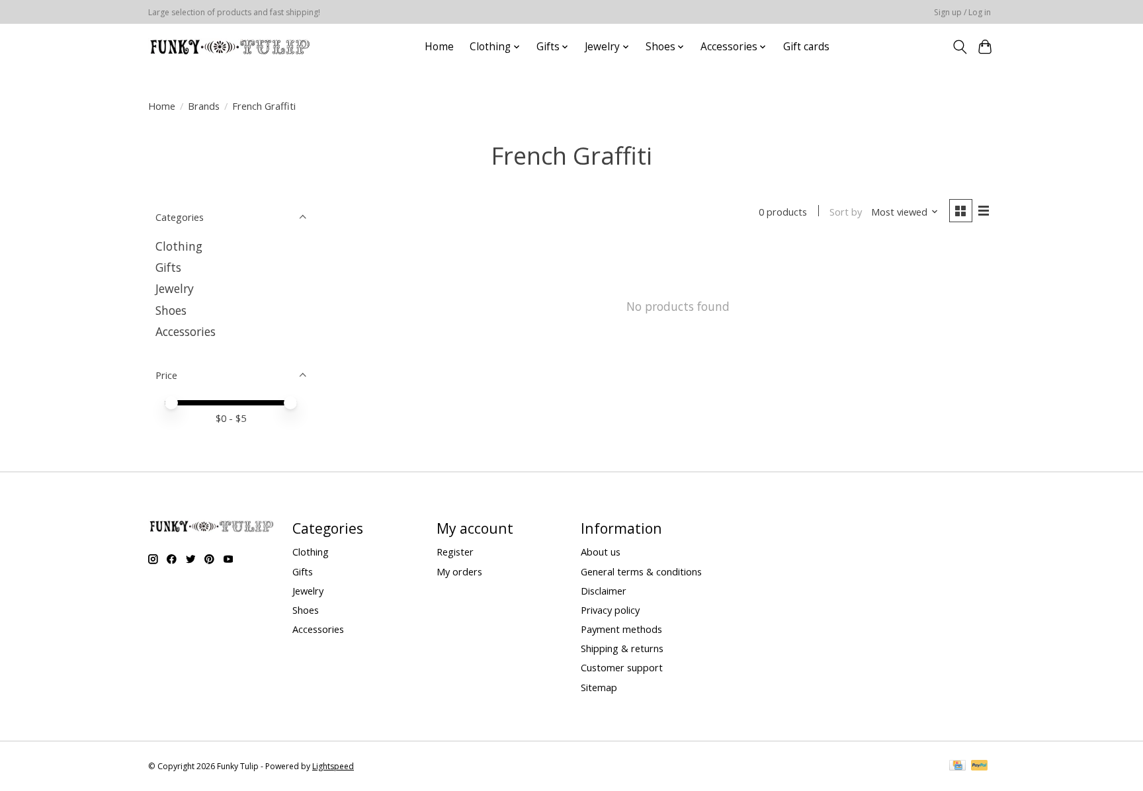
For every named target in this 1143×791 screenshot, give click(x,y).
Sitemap (599, 687)
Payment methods (621, 629)
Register (455, 551)
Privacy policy (610, 609)
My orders (459, 571)
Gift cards (806, 47)
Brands (204, 105)
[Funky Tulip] (229, 46)
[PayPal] (979, 766)
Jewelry (174, 288)
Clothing (178, 246)
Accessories (185, 331)
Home (439, 47)
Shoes (171, 310)
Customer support (622, 667)
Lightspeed (333, 766)
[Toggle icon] (959, 47)
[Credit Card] (957, 766)
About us (600, 551)
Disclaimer (603, 590)
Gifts (168, 267)
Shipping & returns (622, 648)
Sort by (845, 211)
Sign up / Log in (962, 12)
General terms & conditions (641, 571)
